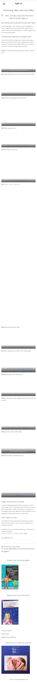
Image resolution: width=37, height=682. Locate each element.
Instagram (20, 533)
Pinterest (12, 533)
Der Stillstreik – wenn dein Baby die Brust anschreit (18, 394)
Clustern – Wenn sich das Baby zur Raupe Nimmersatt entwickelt (18, 369)
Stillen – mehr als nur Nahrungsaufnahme (18, 347)
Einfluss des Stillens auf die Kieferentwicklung (18, 124)
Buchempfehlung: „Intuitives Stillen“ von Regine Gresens (18, 494)
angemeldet (12, 549)
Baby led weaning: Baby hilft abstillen (18, 428)
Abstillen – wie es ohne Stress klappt (18, 145)
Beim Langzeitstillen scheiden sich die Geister (18, 94)
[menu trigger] (4, 4)
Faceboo (6, 533)
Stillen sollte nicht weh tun (18, 180)
